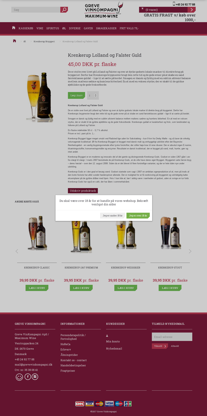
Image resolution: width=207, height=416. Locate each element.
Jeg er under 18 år (113, 215)
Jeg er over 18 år (138, 215)
